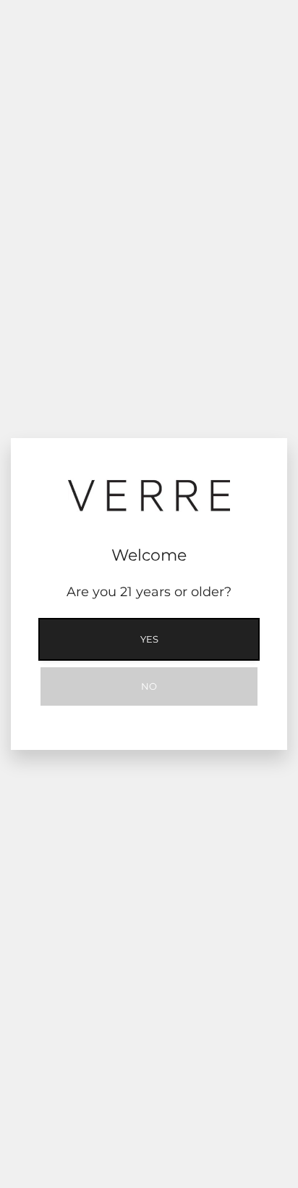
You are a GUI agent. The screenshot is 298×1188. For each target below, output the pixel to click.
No (149, 686)
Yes (149, 639)
